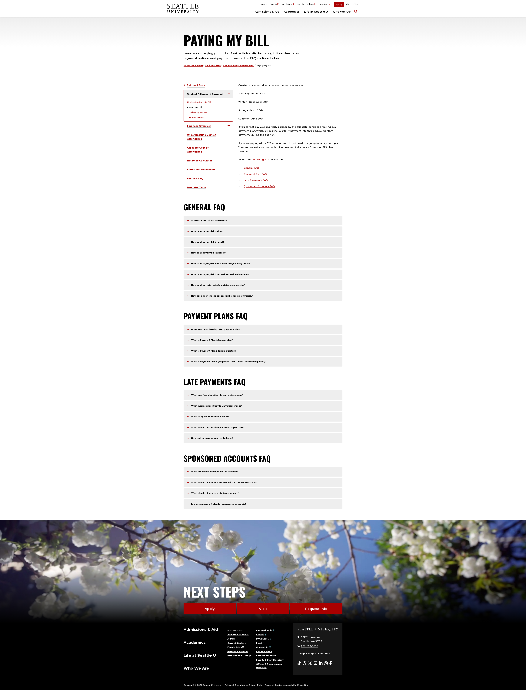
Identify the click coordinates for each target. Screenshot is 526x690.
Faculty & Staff (235, 647)
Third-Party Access (197, 112)
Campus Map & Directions (314, 653)
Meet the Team (196, 187)
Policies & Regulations (236, 685)
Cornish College (305, 4)
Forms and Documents (201, 169)
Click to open (325, 5)
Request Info (316, 609)
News (264, 4)
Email (259, 643)
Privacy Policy (256, 685)
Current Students (237, 643)
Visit (348, 4)
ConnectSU (262, 647)
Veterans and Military (239, 655)
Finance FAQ (195, 178)
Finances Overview (199, 126)
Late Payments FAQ (256, 180)
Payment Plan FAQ (255, 174)
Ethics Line (302, 685)
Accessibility (289, 685)
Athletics (287, 4)
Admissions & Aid (267, 11)
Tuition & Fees (213, 65)
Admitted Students (238, 634)
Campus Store (264, 651)
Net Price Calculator (199, 160)
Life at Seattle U (316, 11)
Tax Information (195, 117)
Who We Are (341, 11)
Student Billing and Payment (238, 65)
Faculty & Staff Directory (270, 660)
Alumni (231, 638)
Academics (292, 11)
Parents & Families (237, 651)
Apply (339, 4)
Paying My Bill (194, 107)
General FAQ (251, 168)
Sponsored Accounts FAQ (259, 186)
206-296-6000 (309, 646)
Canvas (260, 634)
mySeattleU (262, 638)
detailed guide (260, 159)
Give (356, 4)
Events (273, 4)
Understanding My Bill (199, 102)
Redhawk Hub (264, 630)
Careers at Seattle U (267, 655)
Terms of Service (273, 685)
